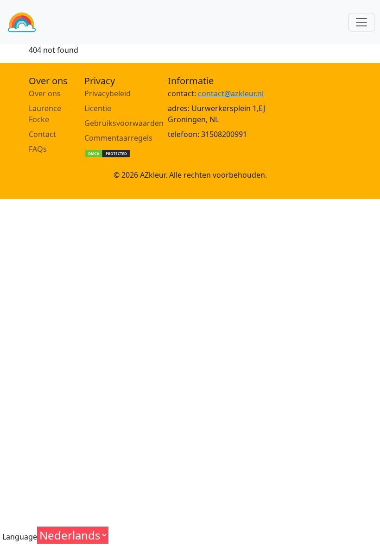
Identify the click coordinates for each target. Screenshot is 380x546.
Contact (42, 134)
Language (19, 537)
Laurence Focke (45, 113)
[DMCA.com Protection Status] (107, 153)
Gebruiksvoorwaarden (124, 123)
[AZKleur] (22, 22)
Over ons (45, 93)
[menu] (361, 22)
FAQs (38, 149)
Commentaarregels (118, 138)
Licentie (97, 108)
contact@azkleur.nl (231, 93)
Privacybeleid (107, 93)
